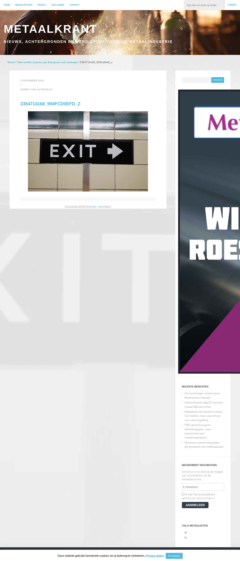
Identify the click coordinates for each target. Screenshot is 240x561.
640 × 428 (97, 207)
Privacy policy (155, 555)
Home (7, 5)
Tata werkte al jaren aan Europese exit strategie (47, 62)
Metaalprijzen (23, 5)
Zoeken (232, 5)
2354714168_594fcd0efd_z (50, 103)
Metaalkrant (50, 29)
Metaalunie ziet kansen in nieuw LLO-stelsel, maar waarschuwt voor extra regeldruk (203, 416)
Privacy (42, 5)
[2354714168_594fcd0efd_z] (88, 190)
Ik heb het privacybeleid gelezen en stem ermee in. (198, 496)
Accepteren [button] (174, 555)
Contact (75, 5)
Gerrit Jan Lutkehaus (36, 89)
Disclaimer (58, 5)
